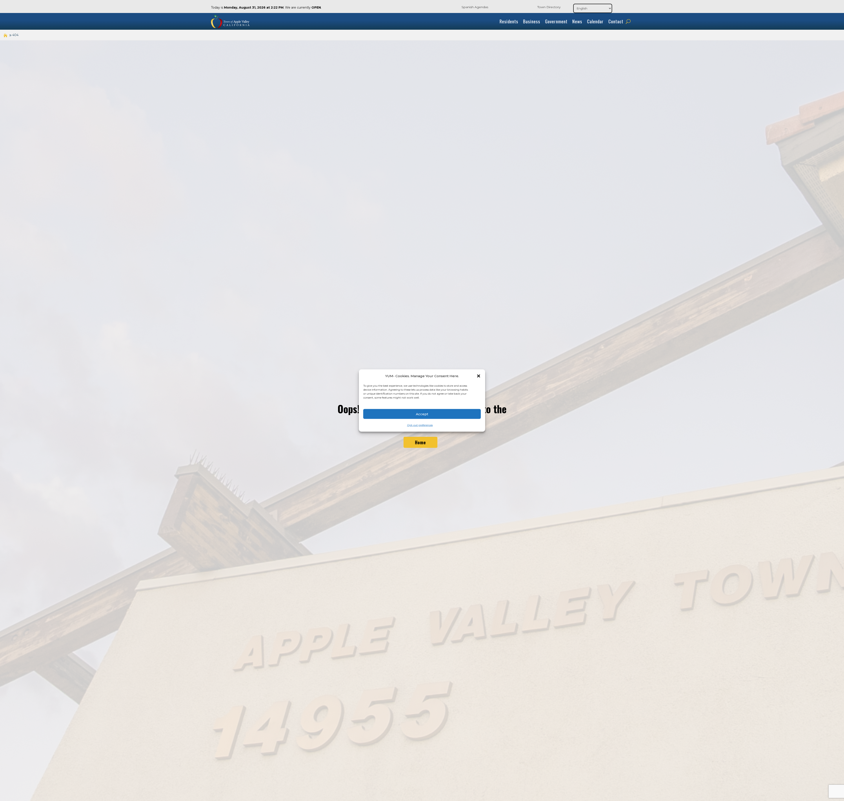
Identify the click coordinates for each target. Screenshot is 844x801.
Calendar (595, 21)
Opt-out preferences (420, 425)
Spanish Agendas (475, 7)
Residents (509, 21)
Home (420, 442)
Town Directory (548, 7)
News (577, 21)
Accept (422, 414)
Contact (615, 21)
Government (556, 21)
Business (531, 21)
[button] (479, 376)
